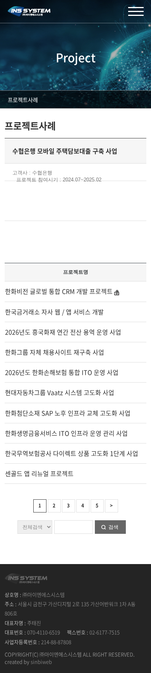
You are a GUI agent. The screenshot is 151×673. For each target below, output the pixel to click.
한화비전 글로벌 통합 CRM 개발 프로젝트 (59, 291)
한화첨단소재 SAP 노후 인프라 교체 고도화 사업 (67, 413)
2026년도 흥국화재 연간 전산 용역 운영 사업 (63, 331)
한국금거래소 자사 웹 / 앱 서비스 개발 (54, 311)
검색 (113, 527)
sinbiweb (41, 661)
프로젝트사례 (23, 100)
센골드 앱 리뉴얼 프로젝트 (39, 473)
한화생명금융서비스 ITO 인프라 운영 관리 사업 (66, 433)
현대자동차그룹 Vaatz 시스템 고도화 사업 (59, 392)
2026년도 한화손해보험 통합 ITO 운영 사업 (61, 372)
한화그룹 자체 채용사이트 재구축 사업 (54, 352)
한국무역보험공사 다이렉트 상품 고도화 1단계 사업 (71, 453)
